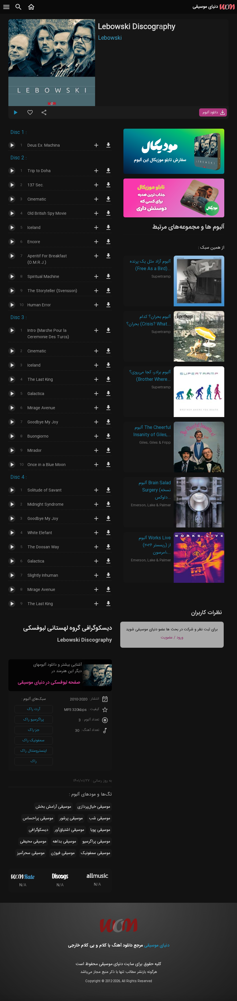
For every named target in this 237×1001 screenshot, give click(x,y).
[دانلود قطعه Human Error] (108, 307)
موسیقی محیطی (33, 841)
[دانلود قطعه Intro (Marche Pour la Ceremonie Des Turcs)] (108, 333)
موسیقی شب (99, 818)
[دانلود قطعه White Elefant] (108, 535)
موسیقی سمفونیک (95, 853)
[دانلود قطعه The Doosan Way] (108, 549)
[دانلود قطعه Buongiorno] (108, 439)
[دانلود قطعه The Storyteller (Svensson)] (108, 293)
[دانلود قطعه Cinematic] (108, 202)
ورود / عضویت (172, 637)
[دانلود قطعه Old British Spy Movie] (108, 216)
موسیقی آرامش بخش (53, 806)
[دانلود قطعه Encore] (108, 244)
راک (34, 761)
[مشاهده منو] (6, 10)
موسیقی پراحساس (38, 818)
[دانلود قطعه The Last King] (108, 382)
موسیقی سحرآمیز (31, 853)
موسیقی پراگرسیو (96, 841)
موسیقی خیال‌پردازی (93, 806)
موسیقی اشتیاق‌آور (69, 830)
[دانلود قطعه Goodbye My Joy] (108, 424)
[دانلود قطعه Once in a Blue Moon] (108, 467)
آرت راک (33, 709)
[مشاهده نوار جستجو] (18, 10)
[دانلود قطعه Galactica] (108, 396)
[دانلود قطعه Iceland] (108, 230)
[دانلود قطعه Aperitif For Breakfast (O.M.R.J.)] (108, 258)
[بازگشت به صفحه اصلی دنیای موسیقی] (31, 10)
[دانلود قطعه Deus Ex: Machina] (108, 148)
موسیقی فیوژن (63, 853)
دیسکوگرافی (38, 830)
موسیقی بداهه (64, 841)
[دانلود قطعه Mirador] (108, 453)
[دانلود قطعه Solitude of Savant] (108, 493)
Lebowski (110, 38)
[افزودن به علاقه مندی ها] (30, 115)
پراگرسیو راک (33, 719)
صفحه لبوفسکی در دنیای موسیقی (49, 683)
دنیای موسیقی (156, 945)
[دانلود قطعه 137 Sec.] (108, 187)
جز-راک (33, 730)
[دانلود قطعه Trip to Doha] (108, 173)
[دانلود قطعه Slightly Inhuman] (108, 578)
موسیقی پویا (100, 830)
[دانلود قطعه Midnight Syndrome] (108, 507)
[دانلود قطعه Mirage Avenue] (108, 410)
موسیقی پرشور (71, 818)
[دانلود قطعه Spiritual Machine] (108, 279)
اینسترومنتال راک (34, 751)
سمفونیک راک (34, 740)
